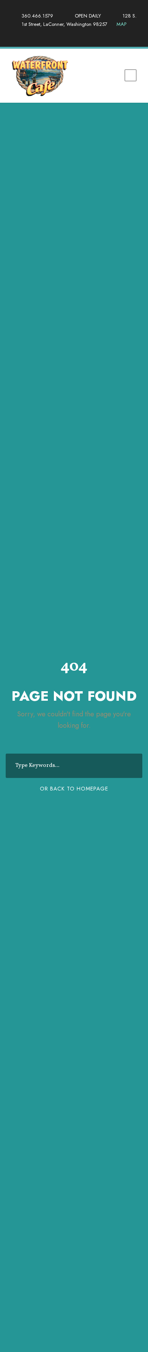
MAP (117, 24)
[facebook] (67, 32)
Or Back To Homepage (74, 788)
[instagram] (81, 32)
